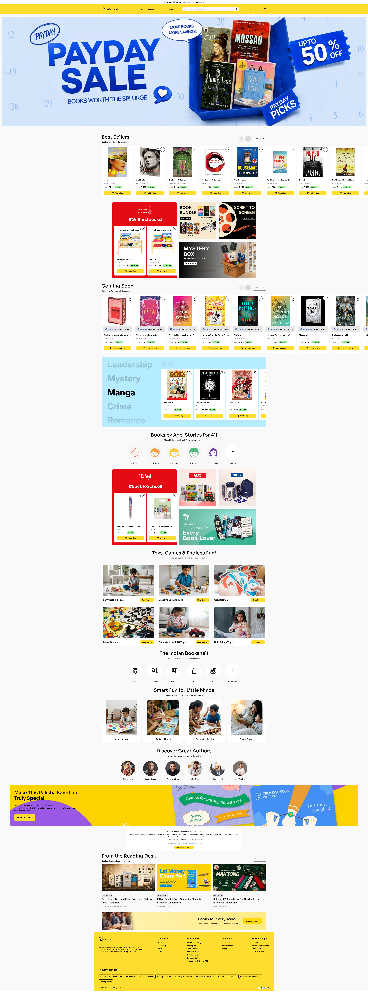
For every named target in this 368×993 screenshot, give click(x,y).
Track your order (258, 952)
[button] (249, 9)
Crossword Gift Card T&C (197, 961)
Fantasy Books (106, 982)
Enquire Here (251, 921)
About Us (226, 943)
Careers (255, 943)
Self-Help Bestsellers (183, 977)
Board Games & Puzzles (227, 977)
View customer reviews (184, 847)
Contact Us (256, 949)
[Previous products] (241, 139)
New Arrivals (105, 977)
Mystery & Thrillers (164, 977)
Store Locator (228, 946)
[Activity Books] (163, 717)
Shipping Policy (193, 952)
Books (140, 9)
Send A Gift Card (23, 817)
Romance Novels (147, 977)
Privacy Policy (192, 946)
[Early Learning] (121, 717)
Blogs (224, 949)
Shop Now (146, 600)
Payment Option (193, 958)
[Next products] (248, 139)
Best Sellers (118, 977)
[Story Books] (246, 717)
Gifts (171, 9)
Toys (162, 9)
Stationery (152, 9)
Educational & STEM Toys (250, 977)
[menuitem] (140, 9)
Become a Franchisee (260, 946)
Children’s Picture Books (205, 977)
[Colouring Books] (205, 717)
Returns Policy (193, 955)
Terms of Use (192, 949)
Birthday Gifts (131, 977)
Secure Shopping (194, 943)
